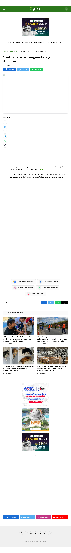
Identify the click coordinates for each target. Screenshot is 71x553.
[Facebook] (5, 122)
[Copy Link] (5, 145)
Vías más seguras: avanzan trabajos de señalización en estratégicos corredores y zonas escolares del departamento (52, 339)
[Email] (5, 131)
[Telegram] (5, 136)
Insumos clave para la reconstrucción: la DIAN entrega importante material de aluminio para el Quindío (51, 368)
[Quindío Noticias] (35, 9)
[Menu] (4, 9)
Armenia (40, 169)
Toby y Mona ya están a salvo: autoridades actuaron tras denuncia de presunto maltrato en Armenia (18, 368)
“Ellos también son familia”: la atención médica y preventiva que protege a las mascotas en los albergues (17, 339)
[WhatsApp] (5, 141)
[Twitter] (5, 127)
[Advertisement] (40, 139)
